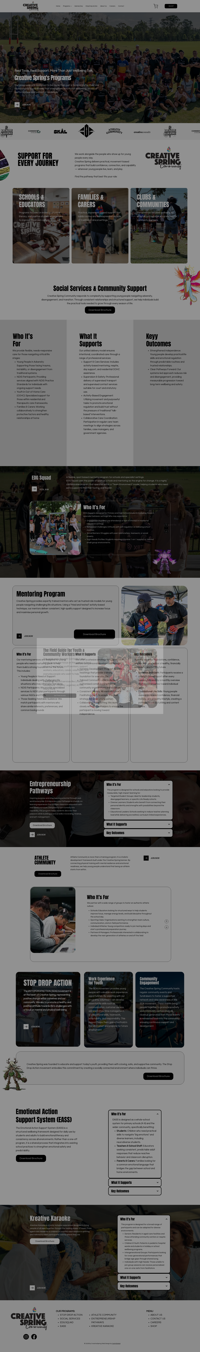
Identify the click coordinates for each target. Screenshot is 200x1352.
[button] (59, 695)
